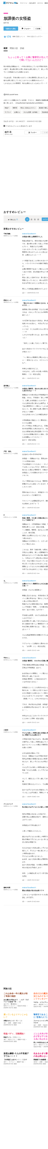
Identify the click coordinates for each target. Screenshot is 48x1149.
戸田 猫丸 (7, 451)
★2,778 (6, 1004)
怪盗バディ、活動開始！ (15, 1033)
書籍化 (14, 1004)
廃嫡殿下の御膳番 (39, 1059)
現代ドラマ (11, 1039)
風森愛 (35, 1022)
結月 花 (6, 22)
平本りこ (7, 658)
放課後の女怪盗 (17, 18)
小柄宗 (6, 730)
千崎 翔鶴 (7, 233)
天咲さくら (17, 1037)
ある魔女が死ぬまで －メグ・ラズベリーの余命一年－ (16, 1000)
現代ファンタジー (9, 1006)
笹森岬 (24, 1059)
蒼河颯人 (7, 385)
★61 (5, 1062)
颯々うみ (19, 1020)
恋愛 (9, 1023)
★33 (35, 1004)
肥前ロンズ (7, 300)
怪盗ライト (7, 1037)
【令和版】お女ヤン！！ (12, 1059)
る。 (5, 581)
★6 (5, 1039)
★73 (35, 1045)
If (4, 515)
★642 (35, 1062)
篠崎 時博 (7, 887)
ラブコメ (12, 1062)
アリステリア (8, 804)
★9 (5, 1023)
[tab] (6, 48)
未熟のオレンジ (9, 1020)
